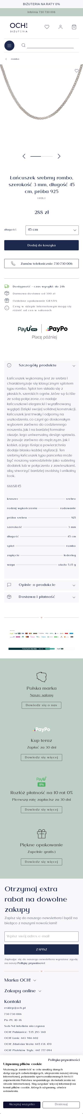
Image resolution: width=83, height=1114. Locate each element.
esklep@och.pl (15, 1008)
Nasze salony (41, 695)
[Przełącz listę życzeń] (76, 71)
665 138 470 (43, 1044)
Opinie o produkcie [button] (37, 585)
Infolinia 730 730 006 (41, 12)
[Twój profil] (60, 29)
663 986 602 (29, 1038)
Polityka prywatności (64, 1060)
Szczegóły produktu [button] (37, 365)
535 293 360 (37, 1032)
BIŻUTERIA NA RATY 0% (41, 4)
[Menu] (9, 45)
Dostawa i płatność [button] (37, 597)
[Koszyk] (74, 28)
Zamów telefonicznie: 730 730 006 (46, 264)
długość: (10, 230)
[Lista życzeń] (46, 28)
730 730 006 (13, 1014)
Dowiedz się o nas (41, 706)
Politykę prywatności (31, 963)
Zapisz (41, 950)
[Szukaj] (23, 45)
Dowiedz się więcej (41, 758)
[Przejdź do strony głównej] (18, 27)
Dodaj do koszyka (41, 246)
